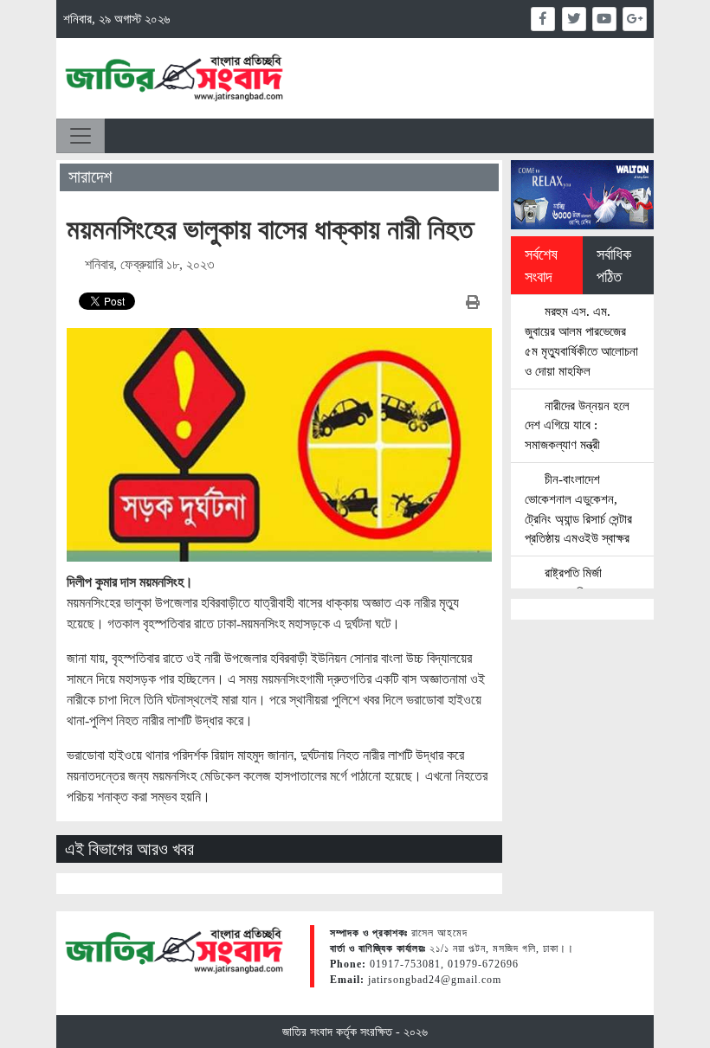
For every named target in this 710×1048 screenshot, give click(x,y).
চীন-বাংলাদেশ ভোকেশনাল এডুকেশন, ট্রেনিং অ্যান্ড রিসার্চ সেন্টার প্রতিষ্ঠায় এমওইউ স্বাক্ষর (578, 508)
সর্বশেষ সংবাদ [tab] (541, 266)
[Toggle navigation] (80, 136)
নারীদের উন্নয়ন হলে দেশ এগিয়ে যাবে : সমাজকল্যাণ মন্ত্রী (577, 425)
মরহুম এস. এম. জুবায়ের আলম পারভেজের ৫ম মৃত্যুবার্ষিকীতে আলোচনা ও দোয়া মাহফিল (581, 340)
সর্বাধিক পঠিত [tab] (614, 266)
